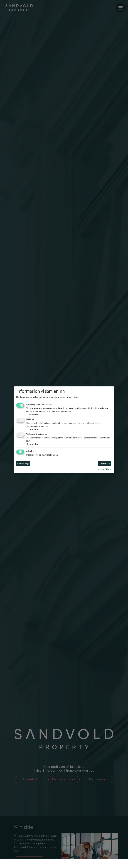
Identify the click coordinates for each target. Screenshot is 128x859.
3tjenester (32, 414)
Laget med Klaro (104, 469)
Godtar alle (104, 463)
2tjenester (32, 429)
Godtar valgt (23, 463)
